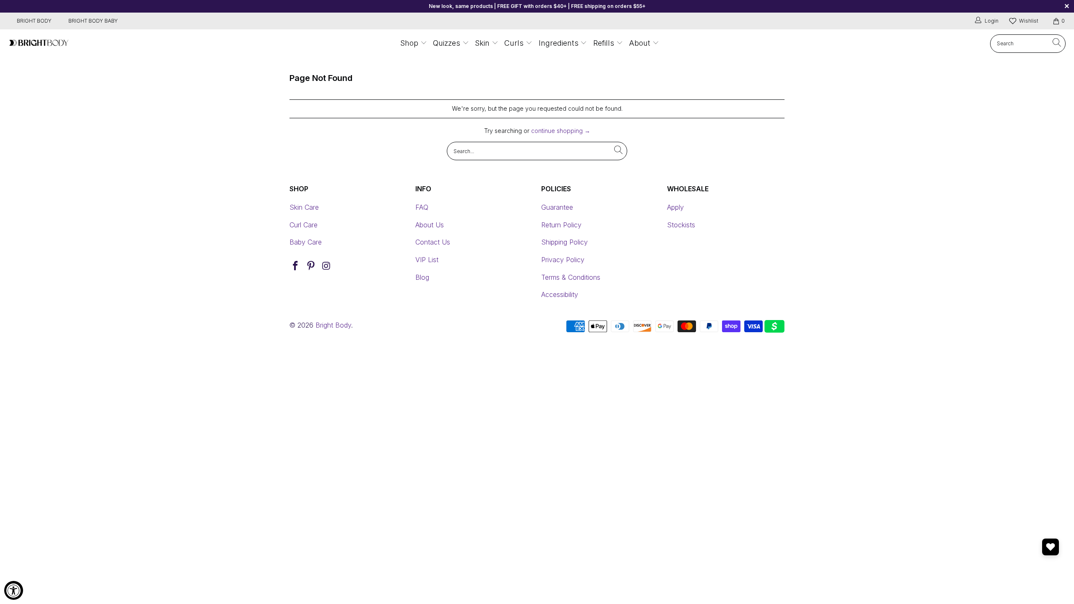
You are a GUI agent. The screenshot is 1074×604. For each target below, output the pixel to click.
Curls (514, 43)
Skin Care (304, 207)
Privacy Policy (562, 259)
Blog (422, 277)
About (639, 43)
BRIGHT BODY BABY (93, 21)
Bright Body (333, 325)
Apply (675, 207)
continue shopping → (560, 130)
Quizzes (447, 43)
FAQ (421, 207)
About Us (429, 225)
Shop (409, 43)
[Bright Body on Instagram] (326, 266)
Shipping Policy (564, 242)
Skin (482, 43)
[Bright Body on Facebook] (295, 266)
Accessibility (559, 294)
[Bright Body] (38, 43)
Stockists (681, 225)
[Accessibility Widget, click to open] (13, 590)
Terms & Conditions (570, 277)
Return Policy (561, 225)
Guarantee (557, 207)
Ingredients (560, 43)
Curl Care (303, 225)
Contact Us (432, 242)
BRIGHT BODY (34, 21)
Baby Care (305, 242)
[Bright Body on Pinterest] (311, 266)
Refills (603, 43)
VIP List (426, 259)
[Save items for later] (1050, 547)
